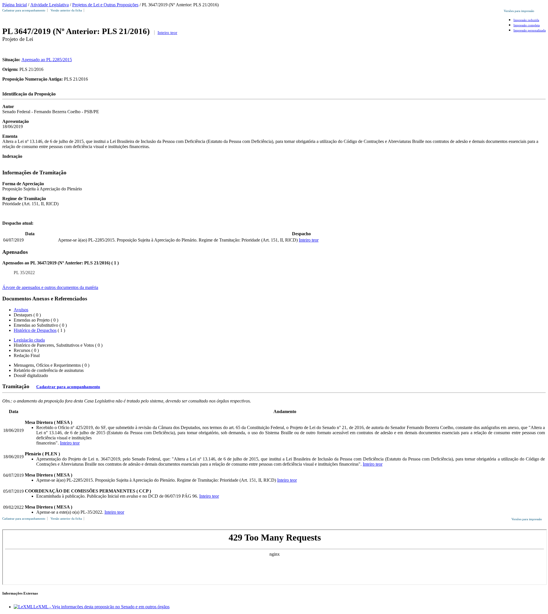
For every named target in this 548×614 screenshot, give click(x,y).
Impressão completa (526, 25)
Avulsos (21, 309)
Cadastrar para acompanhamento (24, 10)
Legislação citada (29, 340)
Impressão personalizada (529, 30)
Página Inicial (14, 4)
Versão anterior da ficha (66, 10)
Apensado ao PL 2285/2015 (46, 59)
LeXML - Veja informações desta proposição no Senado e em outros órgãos (101, 606)
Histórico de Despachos (35, 330)
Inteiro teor (167, 32)
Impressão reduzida (526, 20)
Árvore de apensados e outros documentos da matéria (50, 287)
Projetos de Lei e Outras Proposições (105, 4)
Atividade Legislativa (49, 4)
